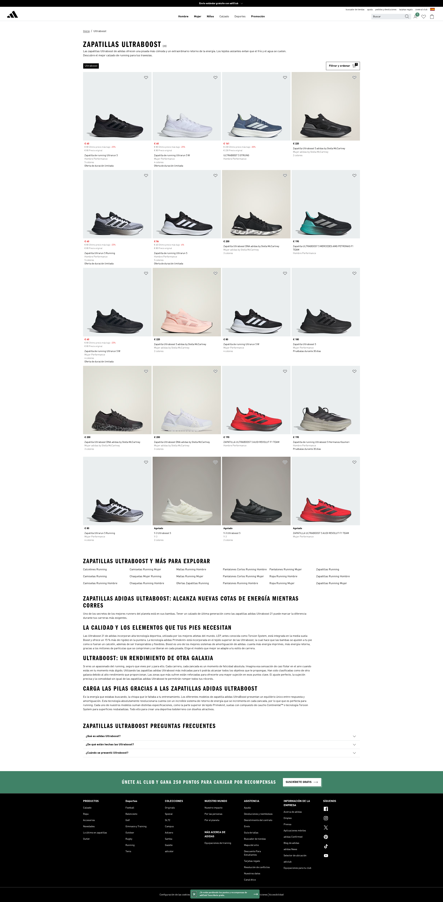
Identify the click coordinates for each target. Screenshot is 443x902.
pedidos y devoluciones (385, 10)
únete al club (421, 10)
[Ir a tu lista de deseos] (423, 16)
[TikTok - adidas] (341, 846)
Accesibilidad (276, 895)
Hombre (183, 16)
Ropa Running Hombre (283, 576)
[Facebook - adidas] (341, 809)
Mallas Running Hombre (191, 569)
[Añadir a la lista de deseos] (146, 78)
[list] (204, 66)
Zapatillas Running (327, 569)
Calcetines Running (95, 569)
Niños (210, 16)
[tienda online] (12, 15)
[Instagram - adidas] (341, 818)
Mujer (197, 16)
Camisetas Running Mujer (145, 569)
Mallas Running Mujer (189, 576)
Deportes (240, 16)
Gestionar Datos (200, 895)
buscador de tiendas (355, 10)
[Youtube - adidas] (341, 856)
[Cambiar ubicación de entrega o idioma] (432, 9)
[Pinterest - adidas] (341, 837)
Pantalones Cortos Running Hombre (245, 569)
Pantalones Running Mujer (285, 569)
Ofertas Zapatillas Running (192, 583)
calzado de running (117, 55)
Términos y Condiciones (255, 895)
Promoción (258, 16)
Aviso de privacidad (230, 895)
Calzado (224, 16)
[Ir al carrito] (432, 16)
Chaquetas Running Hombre (147, 583)
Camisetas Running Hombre (100, 583)
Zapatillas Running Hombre (333, 576)
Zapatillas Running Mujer (331, 583)
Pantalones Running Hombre (240, 583)
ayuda (370, 10)
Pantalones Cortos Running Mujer (243, 576)
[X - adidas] (341, 828)
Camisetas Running (95, 576)
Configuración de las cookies (175, 895)
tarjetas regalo (406, 10)
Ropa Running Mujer (282, 583)
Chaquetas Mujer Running (145, 576)
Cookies (214, 895)
